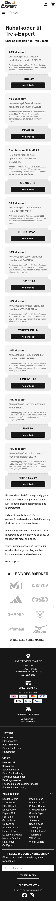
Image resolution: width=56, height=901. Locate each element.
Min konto (7, 737)
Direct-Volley (9, 809)
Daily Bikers (8, 802)
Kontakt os (28, 665)
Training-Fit (35, 827)
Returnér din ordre (28, 721)
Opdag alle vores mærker (28, 640)
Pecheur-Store (37, 802)
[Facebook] (24, 896)
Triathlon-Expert (37, 831)
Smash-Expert (36, 813)
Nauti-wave (8, 841)
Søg (15, 12)
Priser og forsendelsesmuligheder (20, 783)
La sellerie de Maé (12, 834)
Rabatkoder (8, 751)
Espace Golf (8, 813)
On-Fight (7, 845)
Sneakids (34, 820)
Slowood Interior (38, 809)
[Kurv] (53, 4)
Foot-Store (8, 816)
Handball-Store (10, 827)
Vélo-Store (34, 838)
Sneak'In (34, 816)
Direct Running (10, 806)
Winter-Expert (36, 841)
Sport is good (36, 824)
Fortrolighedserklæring (14, 787)
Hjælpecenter (9, 741)
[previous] (2, 607)
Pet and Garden (37, 806)
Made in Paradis (11, 838)
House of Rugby (11, 831)
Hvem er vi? (8, 762)
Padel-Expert (36, 799)
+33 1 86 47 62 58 (28, 675)
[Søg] (11, 12)
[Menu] (3, 12)
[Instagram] (31, 896)
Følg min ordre (10, 744)
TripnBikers (35, 834)
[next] (54, 607)
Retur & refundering (12, 773)
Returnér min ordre (12, 748)
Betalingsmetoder (11, 780)
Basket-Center (10, 799)
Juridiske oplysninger (13, 776)
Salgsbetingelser (11, 769)
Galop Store (8, 820)
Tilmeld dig (28, 875)
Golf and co (8, 824)
